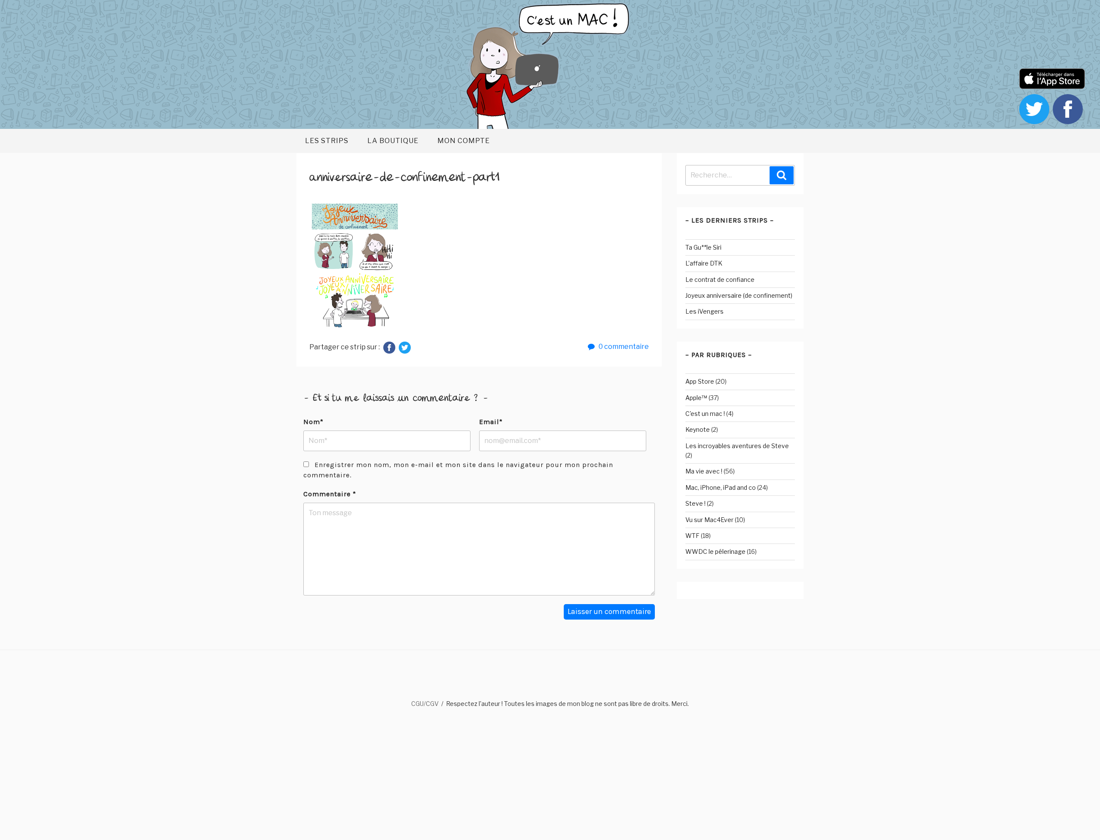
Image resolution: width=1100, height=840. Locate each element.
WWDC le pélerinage (715, 551)
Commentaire (329, 494)
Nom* (313, 422)
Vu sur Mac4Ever (709, 519)
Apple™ (696, 397)
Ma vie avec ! (703, 471)
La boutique (393, 141)
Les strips (326, 141)
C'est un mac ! (705, 413)
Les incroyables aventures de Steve (737, 445)
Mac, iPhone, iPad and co (720, 487)
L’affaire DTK (703, 263)
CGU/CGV (425, 703)
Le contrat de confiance (720, 279)
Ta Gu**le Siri (703, 247)
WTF (692, 535)
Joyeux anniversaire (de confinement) (738, 295)
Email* (491, 422)
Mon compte (463, 141)
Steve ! (695, 503)
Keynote (697, 429)
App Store (699, 381)
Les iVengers (704, 311)
